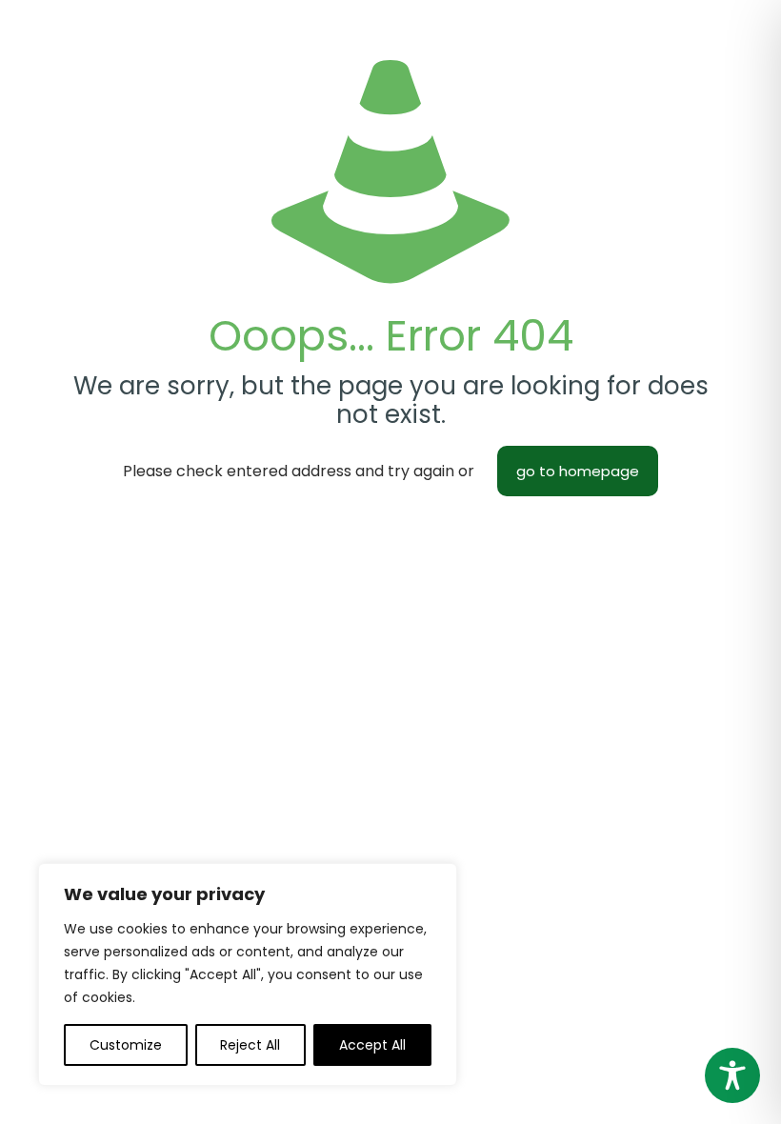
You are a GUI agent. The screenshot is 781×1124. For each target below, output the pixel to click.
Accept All (372, 1044)
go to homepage (577, 471)
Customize (126, 1044)
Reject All (250, 1044)
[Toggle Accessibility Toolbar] (732, 1075)
